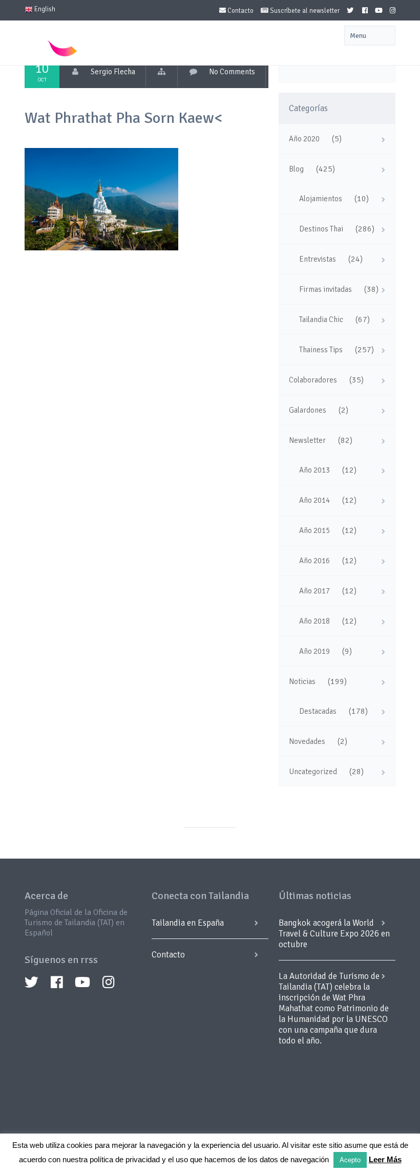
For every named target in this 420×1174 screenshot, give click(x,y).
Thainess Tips (321, 349)
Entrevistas (317, 259)
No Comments (232, 71)
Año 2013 (314, 470)
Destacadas (318, 711)
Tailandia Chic (321, 319)
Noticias (302, 681)
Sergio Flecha (113, 71)
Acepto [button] (350, 1160)
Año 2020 (304, 138)
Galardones (307, 410)
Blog (296, 169)
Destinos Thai (321, 228)
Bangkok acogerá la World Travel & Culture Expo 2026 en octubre (334, 933)
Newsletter (307, 440)
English (44, 9)
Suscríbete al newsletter (304, 11)
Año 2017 (314, 590)
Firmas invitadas (325, 289)
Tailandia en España (188, 922)
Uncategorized (313, 771)
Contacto (240, 11)
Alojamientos (320, 198)
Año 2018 (314, 621)
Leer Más (385, 1159)
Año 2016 (314, 560)
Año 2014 (314, 500)
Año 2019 (314, 651)
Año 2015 (314, 530)
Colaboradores (313, 380)
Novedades (307, 741)
